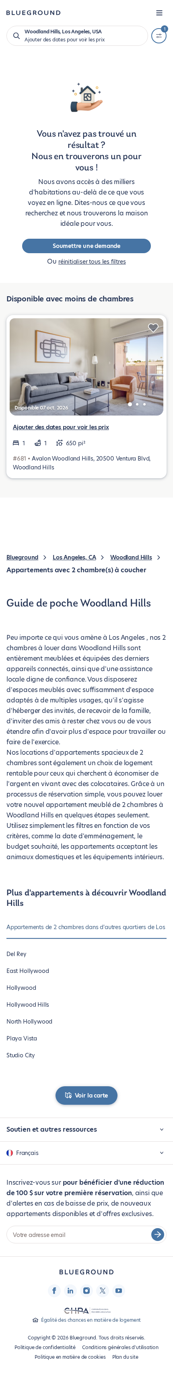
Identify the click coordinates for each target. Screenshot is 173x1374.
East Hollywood (27, 971)
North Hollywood (29, 1022)
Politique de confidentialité (45, 1347)
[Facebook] (54, 1290)
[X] (102, 1290)
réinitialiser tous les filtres (92, 262)
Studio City (20, 1055)
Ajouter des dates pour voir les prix (61, 427)
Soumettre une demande (86, 246)
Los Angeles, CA (74, 557)
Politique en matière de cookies (70, 1357)
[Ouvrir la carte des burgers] (159, 13)
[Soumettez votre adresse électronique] (157, 1234)
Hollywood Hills (27, 1005)
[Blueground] (86, 1272)
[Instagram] (86, 1290)
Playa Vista (21, 1038)
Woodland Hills (131, 557)
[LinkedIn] (70, 1290)
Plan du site (125, 1357)
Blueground (22, 557)
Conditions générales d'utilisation (120, 1347)
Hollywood (21, 988)
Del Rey (16, 954)
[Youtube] (118, 1290)
